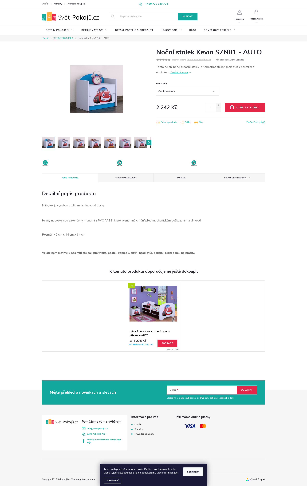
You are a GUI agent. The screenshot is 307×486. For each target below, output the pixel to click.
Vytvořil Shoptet (257, 479)
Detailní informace (179, 72)
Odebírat (246, 389)
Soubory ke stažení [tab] (125, 178)
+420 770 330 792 (96, 434)
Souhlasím (193, 472)
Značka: (255, 122)
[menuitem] (60, 30)
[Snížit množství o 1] (218, 110)
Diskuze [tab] (181, 178)
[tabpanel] (153, 316)
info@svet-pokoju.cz (97, 428)
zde (175, 472)
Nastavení (112, 480)
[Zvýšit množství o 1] (218, 105)
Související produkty (235, 178)
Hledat (187, 16)
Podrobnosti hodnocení (199, 59)
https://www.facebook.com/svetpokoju (104, 441)
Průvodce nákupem (76, 3)
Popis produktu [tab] (70, 178)
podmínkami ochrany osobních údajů (215, 397)
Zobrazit (167, 343)
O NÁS (45, 3)
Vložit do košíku (248, 107)
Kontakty (58, 3)
